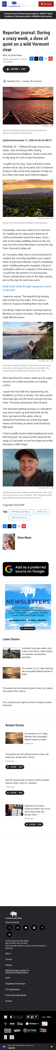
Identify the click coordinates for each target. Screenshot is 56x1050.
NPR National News (21, 512)
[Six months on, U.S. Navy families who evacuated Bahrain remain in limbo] (11, 673)
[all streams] (52, 1046)
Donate (47, 4)
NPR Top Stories (19, 518)
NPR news (42, 512)
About (8, 954)
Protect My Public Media (15, 995)
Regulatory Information (15, 984)
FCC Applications (12, 990)
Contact (8, 959)
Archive (8, 1001)
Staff (7, 978)
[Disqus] (28, 869)
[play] (4, 1046)
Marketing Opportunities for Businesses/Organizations (17, 972)
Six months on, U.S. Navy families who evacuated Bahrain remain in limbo (37, 671)
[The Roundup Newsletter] (28, 607)
